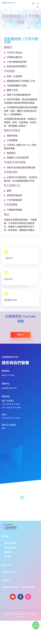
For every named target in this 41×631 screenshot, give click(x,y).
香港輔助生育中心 (9, 572)
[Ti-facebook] (20, 597)
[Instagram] (28, 597)
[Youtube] (13, 597)
